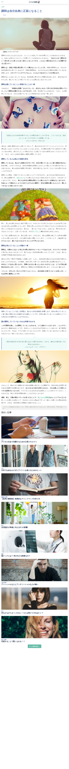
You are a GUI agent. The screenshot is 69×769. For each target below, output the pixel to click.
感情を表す (20, 178)
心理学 (2, 6)
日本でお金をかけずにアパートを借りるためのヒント (21, 470)
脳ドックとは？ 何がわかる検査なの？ (15, 556)
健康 (2, 554)
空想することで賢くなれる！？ (13, 641)
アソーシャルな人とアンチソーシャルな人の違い (19, 584)
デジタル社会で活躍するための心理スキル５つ (19, 442)
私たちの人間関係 (44, 397)
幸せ (2, 525)
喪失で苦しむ (36, 231)
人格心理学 (3, 582)
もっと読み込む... (34, 646)
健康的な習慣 (4, 497)
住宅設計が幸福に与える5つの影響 (14, 527)
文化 (2, 440)
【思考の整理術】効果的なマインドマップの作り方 (20, 499)
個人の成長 (3, 639)
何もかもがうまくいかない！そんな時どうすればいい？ (22, 613)
